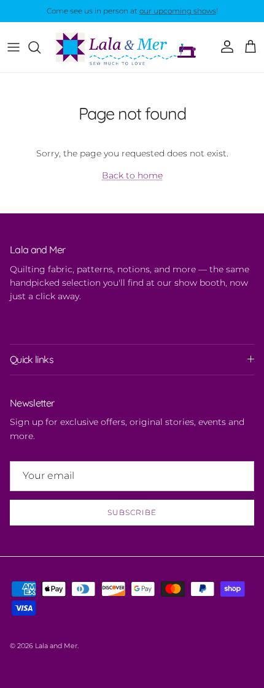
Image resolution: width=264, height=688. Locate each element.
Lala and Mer (56, 645)
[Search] (40, 47)
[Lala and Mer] (132, 47)
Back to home (132, 175)
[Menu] (13, 47)
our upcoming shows (177, 10)
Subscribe (132, 512)
